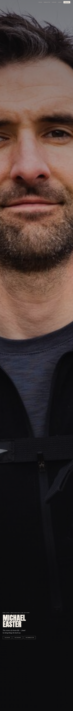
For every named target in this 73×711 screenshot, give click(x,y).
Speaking (67, 2)
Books (40, 2)
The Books (7, 637)
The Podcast (17, 637)
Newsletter (47, 2)
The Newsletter (29, 637)
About (60, 2)
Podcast (54, 2)
